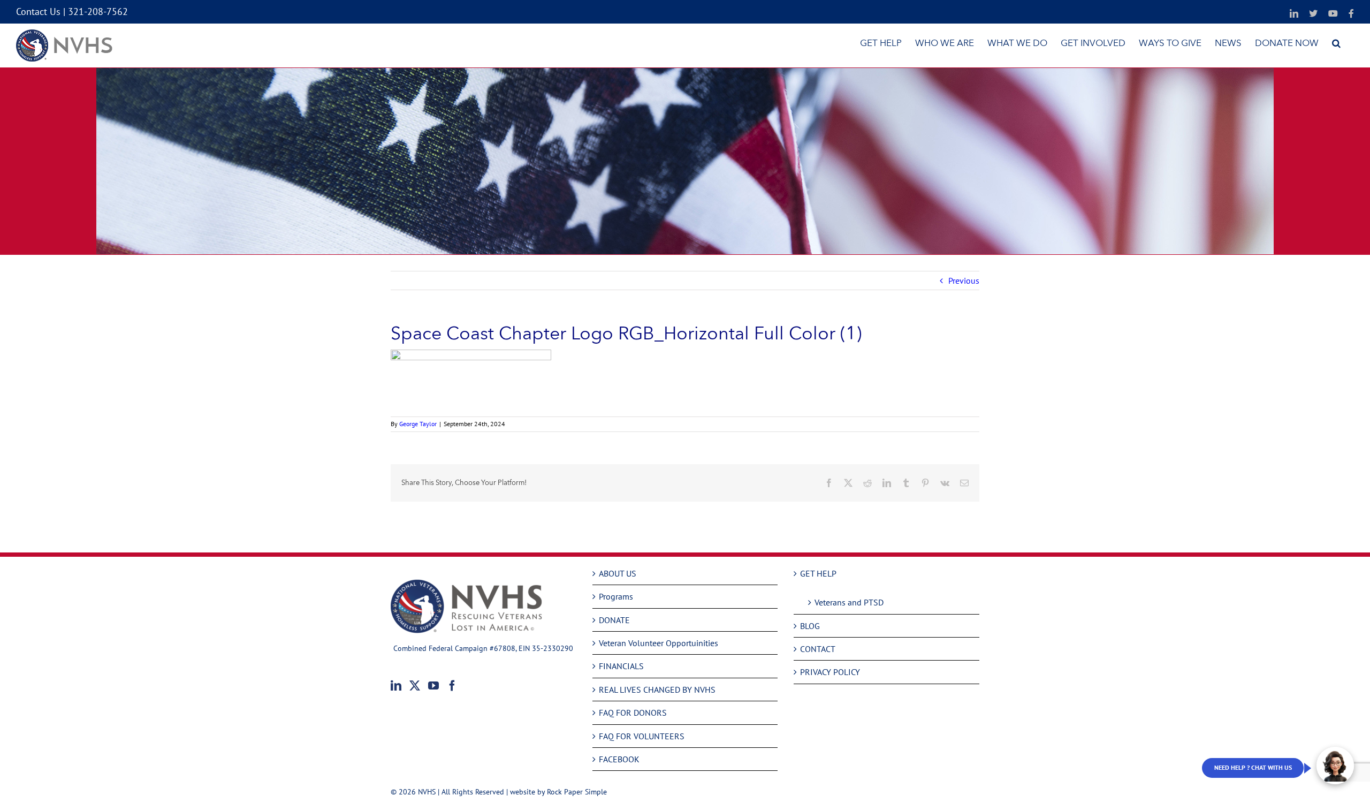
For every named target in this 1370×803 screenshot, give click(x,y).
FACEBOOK (619, 759)
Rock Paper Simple (577, 792)
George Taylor (418, 424)
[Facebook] (452, 685)
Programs (616, 596)
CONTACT (817, 648)
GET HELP (818, 573)
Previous (963, 280)
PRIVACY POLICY (830, 671)
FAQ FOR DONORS (633, 712)
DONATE (614, 620)
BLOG (810, 625)
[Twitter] (414, 685)
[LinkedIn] (396, 685)
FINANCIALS (621, 666)
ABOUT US (617, 573)
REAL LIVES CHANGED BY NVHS (657, 689)
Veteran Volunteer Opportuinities (658, 643)
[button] (1336, 43)
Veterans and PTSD (849, 602)
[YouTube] (433, 685)
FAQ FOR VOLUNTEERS (641, 736)
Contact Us (38, 11)
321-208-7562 (98, 11)
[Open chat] (1335, 765)
